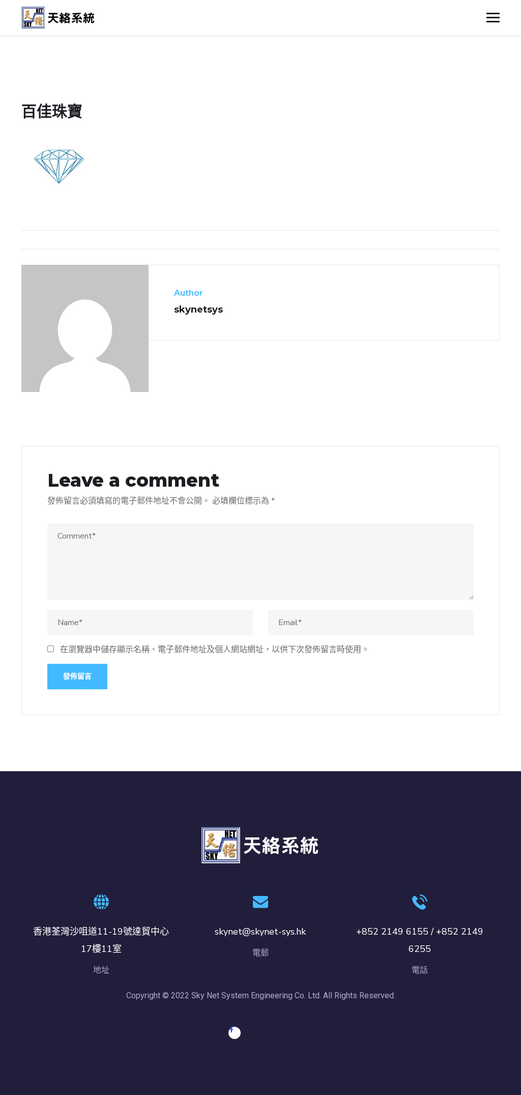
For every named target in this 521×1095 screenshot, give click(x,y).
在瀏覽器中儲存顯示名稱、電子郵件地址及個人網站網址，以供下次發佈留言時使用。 (214, 649)
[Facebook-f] (234, 1033)
